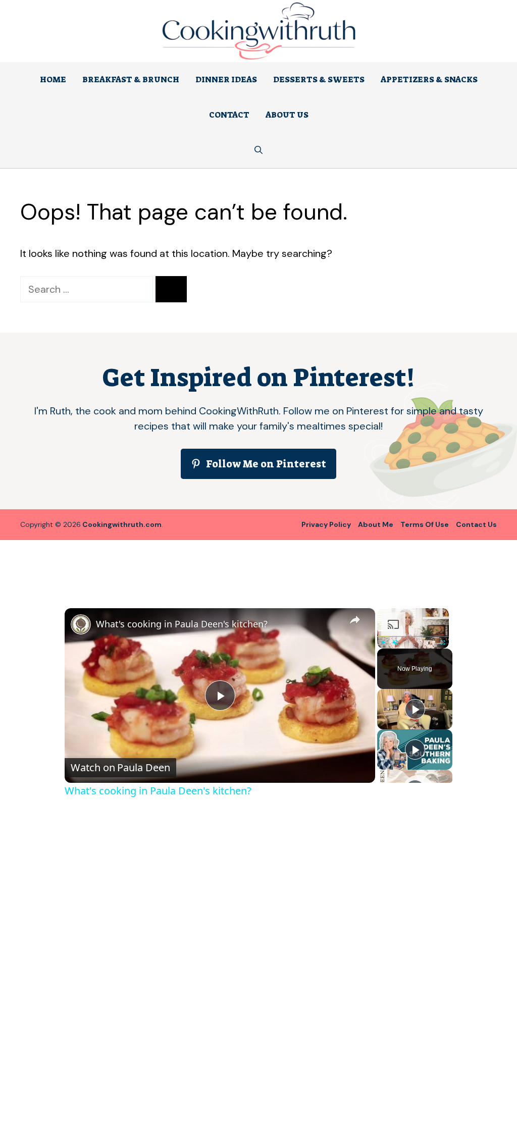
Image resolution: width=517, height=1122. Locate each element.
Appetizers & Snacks (429, 79)
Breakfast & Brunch (130, 79)
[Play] (383, 642)
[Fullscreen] (443, 642)
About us (287, 115)
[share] (355, 619)
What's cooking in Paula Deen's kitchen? (182, 624)
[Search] (171, 289)
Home (53, 79)
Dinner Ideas (226, 79)
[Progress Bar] (413, 636)
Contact (229, 115)
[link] (81, 624)
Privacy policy (326, 524)
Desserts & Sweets (319, 79)
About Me (375, 524)
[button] (258, 150)
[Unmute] (395, 642)
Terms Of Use (424, 524)
